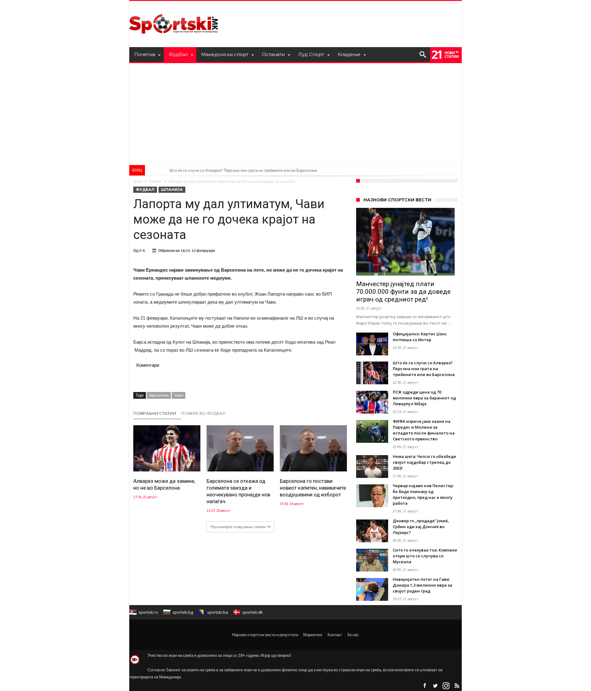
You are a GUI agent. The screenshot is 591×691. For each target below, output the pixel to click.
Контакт (335, 634)
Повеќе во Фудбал (203, 413)
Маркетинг (313, 634)
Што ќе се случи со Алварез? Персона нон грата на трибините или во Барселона (243, 170)
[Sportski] (173, 10)
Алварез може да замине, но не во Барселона (164, 484)
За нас (353, 634)
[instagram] (446, 686)
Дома (137, 181)
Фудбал (155, 181)
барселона (159, 395)
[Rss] (457, 686)
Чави (178, 395)
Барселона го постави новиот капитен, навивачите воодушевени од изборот (313, 488)
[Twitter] (435, 686)
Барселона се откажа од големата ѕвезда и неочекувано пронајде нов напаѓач (238, 491)
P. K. (142, 250)
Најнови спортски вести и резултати (265, 634)
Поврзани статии (154, 413)
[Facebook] (424, 686)
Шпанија (172, 189)
